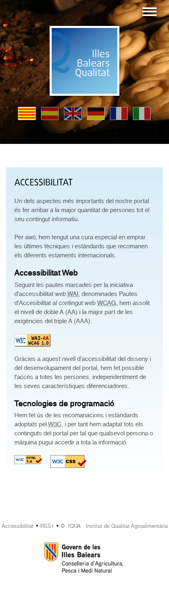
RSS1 (47, 526)
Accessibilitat (18, 526)
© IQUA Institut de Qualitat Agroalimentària (114, 526)
